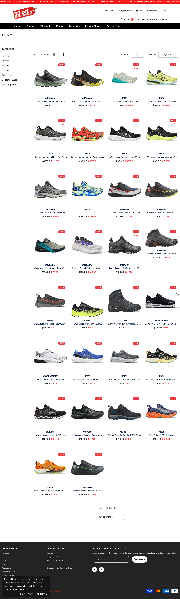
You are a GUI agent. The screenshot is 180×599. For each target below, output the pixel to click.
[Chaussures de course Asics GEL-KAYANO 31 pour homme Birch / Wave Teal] (124, 78)
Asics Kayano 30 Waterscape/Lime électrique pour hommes (87, 379)
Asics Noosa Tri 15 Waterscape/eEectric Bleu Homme (87, 212)
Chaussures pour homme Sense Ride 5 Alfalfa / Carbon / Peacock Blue (50, 268)
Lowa (50, 320)
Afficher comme (42, 54)
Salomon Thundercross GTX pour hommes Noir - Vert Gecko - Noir (87, 490)
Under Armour (161, 320)
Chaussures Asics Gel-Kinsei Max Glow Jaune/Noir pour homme (161, 101)
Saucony (87, 432)
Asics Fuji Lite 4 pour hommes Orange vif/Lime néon (161, 379)
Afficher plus (106, 516)
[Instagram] (101, 569)
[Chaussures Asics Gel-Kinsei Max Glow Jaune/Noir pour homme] (161, 78)
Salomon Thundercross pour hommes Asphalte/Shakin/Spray (50, 101)
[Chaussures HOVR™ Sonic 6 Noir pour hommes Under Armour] (161, 300)
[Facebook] (94, 569)
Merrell (124, 432)
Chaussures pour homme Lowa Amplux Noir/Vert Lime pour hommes (87, 324)
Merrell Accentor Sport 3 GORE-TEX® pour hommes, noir (124, 435)
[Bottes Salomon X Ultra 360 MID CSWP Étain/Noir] (161, 237)
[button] (53, 54)
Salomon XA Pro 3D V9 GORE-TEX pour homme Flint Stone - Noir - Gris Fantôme (50, 212)
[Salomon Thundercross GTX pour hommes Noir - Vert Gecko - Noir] (87, 467)
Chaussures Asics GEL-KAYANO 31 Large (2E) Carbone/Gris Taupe (50, 157)
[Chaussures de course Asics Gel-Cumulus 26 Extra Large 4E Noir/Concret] (124, 133)
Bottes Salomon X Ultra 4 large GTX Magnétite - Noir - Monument (124, 268)
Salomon (50, 98)
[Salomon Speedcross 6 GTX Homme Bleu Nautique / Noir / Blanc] (87, 78)
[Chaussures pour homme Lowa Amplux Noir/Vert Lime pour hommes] (87, 300)
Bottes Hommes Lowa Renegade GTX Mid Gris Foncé (124, 324)
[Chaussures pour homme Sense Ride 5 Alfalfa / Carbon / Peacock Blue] (50, 245)
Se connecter (143, 19)
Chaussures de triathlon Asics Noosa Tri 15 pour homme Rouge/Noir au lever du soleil (87, 157)
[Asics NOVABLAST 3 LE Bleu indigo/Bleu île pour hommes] (161, 411)
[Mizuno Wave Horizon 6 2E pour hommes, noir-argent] (50, 411)
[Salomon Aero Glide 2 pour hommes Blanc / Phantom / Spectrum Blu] (87, 245)
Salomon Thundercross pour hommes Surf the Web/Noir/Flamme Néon (124, 212)
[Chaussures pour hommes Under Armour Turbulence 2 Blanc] (50, 356)
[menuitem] (16, 56)
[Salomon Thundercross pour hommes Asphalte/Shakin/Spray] (50, 78)
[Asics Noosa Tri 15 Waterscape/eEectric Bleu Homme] (87, 189)
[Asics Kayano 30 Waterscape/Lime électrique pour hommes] (87, 356)
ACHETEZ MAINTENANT (45, 2)
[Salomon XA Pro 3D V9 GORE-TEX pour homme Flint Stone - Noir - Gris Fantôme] (50, 189)
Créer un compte (159, 19)
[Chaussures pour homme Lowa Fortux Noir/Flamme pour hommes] (50, 300)
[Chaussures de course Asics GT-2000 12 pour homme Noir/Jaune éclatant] (161, 133)
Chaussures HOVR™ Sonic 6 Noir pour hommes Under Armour (161, 324)
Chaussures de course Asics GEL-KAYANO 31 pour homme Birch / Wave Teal (124, 101)
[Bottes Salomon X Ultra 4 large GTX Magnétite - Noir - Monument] (124, 245)
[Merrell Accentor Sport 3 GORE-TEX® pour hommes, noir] (124, 411)
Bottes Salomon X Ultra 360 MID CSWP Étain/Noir (161, 254)
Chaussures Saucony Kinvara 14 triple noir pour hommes (87, 435)
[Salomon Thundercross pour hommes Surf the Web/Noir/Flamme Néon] (124, 189)
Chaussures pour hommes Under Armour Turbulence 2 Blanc (50, 379)
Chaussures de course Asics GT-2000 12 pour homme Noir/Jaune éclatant (161, 157)
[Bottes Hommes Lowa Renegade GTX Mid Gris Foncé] (124, 300)
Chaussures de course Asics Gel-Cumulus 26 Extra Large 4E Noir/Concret (124, 157)
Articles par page (121, 54)
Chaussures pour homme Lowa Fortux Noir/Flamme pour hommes (50, 324)
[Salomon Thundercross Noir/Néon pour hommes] (161, 189)
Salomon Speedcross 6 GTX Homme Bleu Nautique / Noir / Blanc (87, 101)
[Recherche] (156, 11)
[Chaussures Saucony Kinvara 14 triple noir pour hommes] (87, 411)
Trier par (151, 54)
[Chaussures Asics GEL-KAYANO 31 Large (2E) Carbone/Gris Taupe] (50, 133)
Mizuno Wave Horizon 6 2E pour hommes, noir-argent (50, 435)
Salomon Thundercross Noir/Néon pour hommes (161, 212)
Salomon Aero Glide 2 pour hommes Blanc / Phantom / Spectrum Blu (87, 268)
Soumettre (139, 559)
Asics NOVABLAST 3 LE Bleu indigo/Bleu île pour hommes (161, 435)
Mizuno (50, 432)
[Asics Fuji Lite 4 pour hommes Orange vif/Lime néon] (161, 356)
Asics (124, 98)
